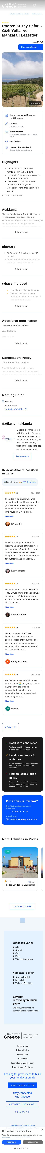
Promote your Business (22, 1067)
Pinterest (30, 1118)
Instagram (16, 1118)
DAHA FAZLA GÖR (22, 906)
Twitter (20, 1116)
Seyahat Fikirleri (22, 977)
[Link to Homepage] (9, 5)
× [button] (42, 1130)
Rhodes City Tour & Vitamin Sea (20, 885)
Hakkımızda (22, 1054)
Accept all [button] (11, 1142)
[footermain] (22, 920)
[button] (22, 1148)
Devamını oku (22, 456)
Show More (9, 516)
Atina (17, 947)
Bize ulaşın (23, 1059)
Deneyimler (20, 980)
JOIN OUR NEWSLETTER (22, 1085)
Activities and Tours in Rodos (19, 14)
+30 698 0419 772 (19, 812)
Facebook (11, 1118)
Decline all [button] (33, 1142)
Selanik (18, 950)
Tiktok (34, 1116)
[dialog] (22, 1140)
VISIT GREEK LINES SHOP (22, 1104)
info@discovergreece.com (23, 819)
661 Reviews (29, 482)
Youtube (25, 1118)
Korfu (17, 956)
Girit (17, 953)
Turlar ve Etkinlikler (23, 983)
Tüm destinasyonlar (24, 959)
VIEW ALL (9, 727)
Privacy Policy (22, 1050)
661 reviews (18, 118)
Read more (6, 1137)
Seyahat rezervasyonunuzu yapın (25, 1000)
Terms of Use (22, 1046)
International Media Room (22, 1063)
